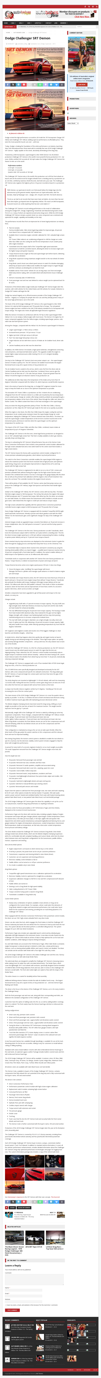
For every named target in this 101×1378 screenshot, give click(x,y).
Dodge (43, 44)
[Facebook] (85, 6)
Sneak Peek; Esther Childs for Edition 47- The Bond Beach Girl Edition (54, 1336)
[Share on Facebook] (7, 85)
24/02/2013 (50, 1340)
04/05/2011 (50, 1327)
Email (7, 1293)
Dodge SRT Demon (24, 1208)
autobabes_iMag (22, 44)
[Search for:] (86, 27)
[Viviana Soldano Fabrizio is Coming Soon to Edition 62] (40, 1348)
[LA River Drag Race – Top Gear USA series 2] (55, 1238)
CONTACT (48, 23)
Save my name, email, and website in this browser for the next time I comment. (32, 1305)
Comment (8, 1273)
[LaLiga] (7, 1340)
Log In (95, 1370)
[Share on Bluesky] (56, 85)
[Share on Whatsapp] (40, 85)
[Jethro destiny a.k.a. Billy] (7, 1328)
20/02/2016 (50, 1350)
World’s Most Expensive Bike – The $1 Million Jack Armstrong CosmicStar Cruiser (54, 1357)
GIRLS (20, 23)
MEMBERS (63, 23)
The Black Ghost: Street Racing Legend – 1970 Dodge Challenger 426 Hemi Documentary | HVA (14, 1251)
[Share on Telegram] (51, 85)
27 (56, 1350)
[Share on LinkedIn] (18, 85)
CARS (28, 23)
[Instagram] (93, 6)
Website (7, 1299)
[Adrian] (7, 1361)
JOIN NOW (81, 84)
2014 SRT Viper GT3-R (33, 1247)
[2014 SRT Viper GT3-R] (34, 1238)
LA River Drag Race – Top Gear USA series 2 (54, 1248)
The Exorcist (55, 1197)
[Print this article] (34, 85)
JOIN (56, 23)
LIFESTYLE (38, 23)
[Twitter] (89, 6)
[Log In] (96, 6)
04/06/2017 (11, 44)
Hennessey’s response (15, 1197)
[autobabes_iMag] (7, 1349)
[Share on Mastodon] (45, 85)
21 (56, 1361)
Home (6, 23)
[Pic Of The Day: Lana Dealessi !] (40, 1327)
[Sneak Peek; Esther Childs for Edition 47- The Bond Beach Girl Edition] (40, 1337)
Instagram (87, 1370)
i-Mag (12, 23)
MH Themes (39, 1373)
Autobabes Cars (35, 44)
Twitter (78, 1370)
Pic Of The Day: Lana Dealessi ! (54, 1325)
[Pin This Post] (24, 85)
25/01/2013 (50, 1361)
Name (7, 1288)
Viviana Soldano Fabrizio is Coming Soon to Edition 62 (53, 1347)
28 (56, 1340)
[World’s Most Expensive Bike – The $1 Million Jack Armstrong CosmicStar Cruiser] (40, 1358)
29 (56, 1327)
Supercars (48, 44)
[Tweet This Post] (13, 85)
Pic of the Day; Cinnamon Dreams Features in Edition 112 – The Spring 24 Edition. (18, 1329)
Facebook (70, 1370)
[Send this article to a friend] (29, 85)
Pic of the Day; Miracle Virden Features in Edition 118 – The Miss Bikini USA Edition (22, 1361)
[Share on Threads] (62, 85)
